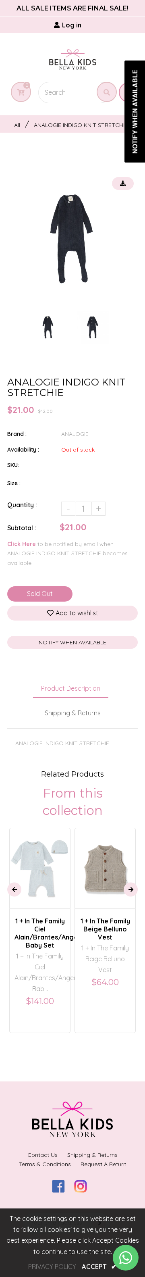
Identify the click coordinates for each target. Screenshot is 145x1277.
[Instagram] (83, 1190)
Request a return (103, 1164)
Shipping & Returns (73, 713)
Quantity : (22, 505)
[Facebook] (61, 1190)
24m (117, 848)
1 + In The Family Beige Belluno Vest (105, 929)
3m (34, 861)
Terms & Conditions (45, 1164)
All (17, 125)
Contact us (42, 1154)
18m (97, 848)
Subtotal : (21, 528)
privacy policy (52, 1266)
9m (51, 861)
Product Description (70, 688)
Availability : (23, 449)
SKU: (13, 465)
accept (99, 1266)
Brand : (17, 433)
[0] (18, 92)
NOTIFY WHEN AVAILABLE (72, 642)
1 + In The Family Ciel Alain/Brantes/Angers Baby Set (39, 933)
